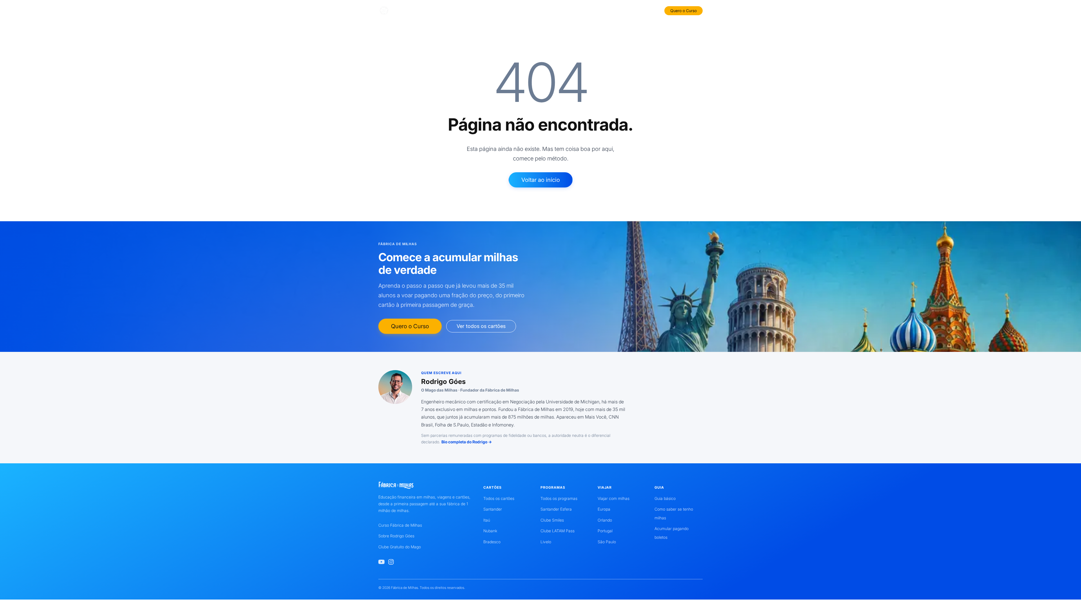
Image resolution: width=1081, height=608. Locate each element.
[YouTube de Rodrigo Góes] (381, 562)
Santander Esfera (556, 509)
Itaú (486, 520)
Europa (604, 509)
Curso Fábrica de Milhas (400, 525)
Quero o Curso (683, 10)
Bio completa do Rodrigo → (466, 441)
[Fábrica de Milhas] (404, 10)
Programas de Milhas (551, 10)
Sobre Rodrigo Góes (396, 535)
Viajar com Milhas (596, 10)
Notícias (628, 10)
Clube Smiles (552, 520)
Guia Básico (512, 10)
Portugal (605, 530)
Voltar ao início (540, 179)
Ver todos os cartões (481, 326)
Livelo (545, 541)
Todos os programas (558, 498)
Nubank (490, 530)
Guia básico (665, 498)
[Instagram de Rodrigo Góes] (391, 562)
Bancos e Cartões (476, 10)
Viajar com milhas (613, 498)
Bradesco (492, 541)
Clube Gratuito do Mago (399, 546)
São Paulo (607, 541)
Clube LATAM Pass (557, 530)
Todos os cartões (498, 498)
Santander (492, 509)
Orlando (605, 520)
